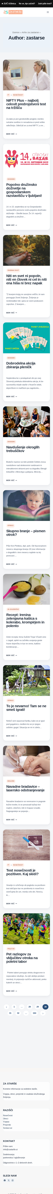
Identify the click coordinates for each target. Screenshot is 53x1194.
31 (10, 1013)
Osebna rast (13, 270)
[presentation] (26, 75)
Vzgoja (6, 1122)
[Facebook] (4, 1180)
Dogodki (11, 179)
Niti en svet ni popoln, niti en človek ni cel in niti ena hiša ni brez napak (26, 279)
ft (8, 95)
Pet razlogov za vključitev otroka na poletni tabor (22, 957)
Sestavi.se (7, 1128)
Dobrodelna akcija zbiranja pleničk (20, 365)
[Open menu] (47, 12)
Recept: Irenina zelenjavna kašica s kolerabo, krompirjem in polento (25, 620)
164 (34, 1013)
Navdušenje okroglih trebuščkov (23, 449)
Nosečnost (18, 95)
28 (29, 1007)
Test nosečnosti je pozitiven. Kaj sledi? (22, 872)
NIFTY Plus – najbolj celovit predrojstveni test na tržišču (26, 104)
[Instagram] (12, 1180)
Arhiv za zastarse (30, 32)
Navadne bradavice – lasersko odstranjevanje (25, 788)
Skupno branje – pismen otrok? (25, 532)
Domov (15, 32)
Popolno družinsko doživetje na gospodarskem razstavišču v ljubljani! (24, 190)
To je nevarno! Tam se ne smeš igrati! (26, 707)
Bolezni (11, 781)
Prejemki (7, 1125)
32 (18, 1013)
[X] (8, 1180)
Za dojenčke (13, 609)
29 (37, 1007)
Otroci (11, 525)
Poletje (11, 949)
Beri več (11, 134)
